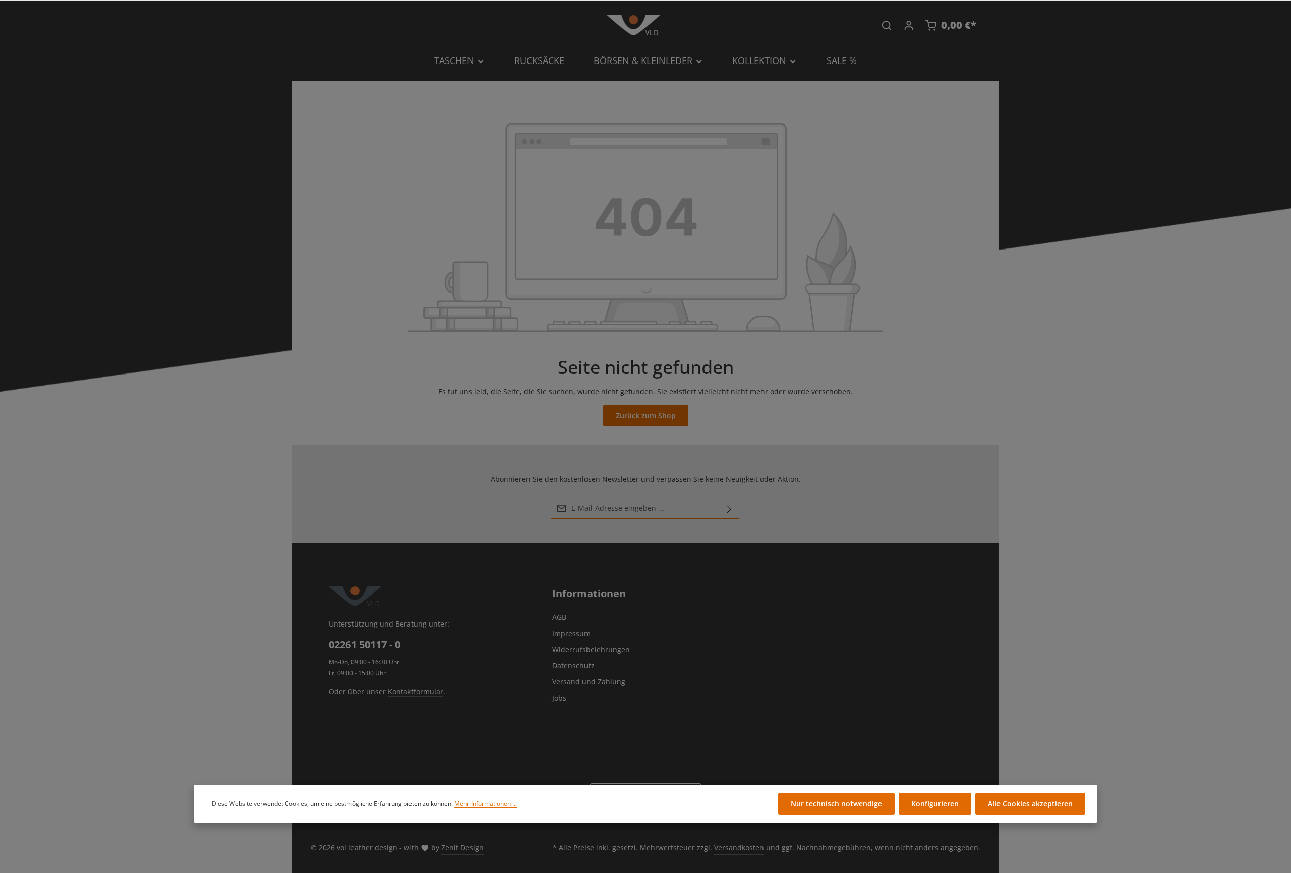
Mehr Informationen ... (485, 803)
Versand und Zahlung (588, 682)
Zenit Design (462, 847)
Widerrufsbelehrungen (591, 649)
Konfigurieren (935, 803)
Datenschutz (573, 665)
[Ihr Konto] (909, 25)
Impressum (571, 633)
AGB (559, 617)
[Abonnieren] (729, 508)
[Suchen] (886, 25)
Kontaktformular (415, 691)
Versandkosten (739, 847)
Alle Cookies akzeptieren (1030, 803)
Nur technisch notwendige (836, 803)
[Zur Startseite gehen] (633, 25)
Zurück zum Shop (646, 415)
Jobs (559, 698)
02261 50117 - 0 (364, 644)
